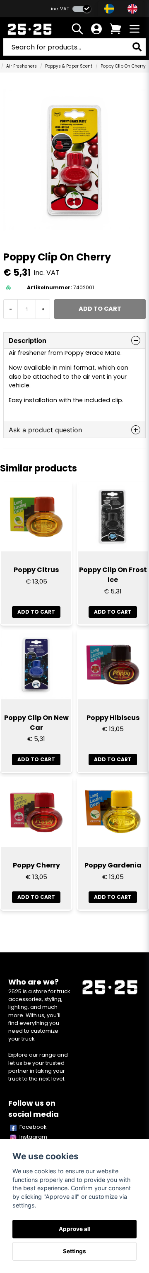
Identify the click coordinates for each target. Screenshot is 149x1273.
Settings (74, 1251)
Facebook (33, 1127)
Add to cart (36, 611)
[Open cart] (115, 29)
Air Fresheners (21, 66)
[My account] (96, 29)
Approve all (75, 1229)
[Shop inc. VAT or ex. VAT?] (81, 9)
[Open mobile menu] (134, 29)
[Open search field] (77, 29)
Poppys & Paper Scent (68, 66)
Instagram (33, 1137)
